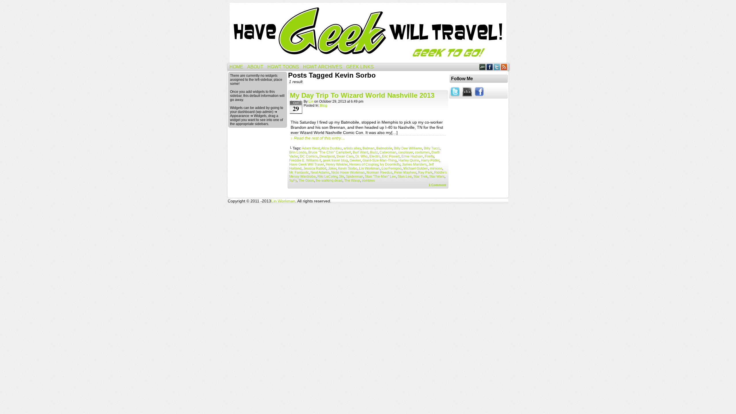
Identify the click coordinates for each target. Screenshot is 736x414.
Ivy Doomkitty (390, 164)
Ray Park (425, 172)
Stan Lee (405, 177)
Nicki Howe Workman (348, 172)
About (255, 66)
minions (436, 168)
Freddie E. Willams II (305, 160)
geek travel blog (335, 160)
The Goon (306, 181)
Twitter (497, 66)
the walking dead (329, 181)
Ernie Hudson (412, 156)
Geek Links (360, 66)
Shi (341, 177)
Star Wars (436, 177)
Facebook (489, 66)
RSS (504, 66)
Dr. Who (361, 156)
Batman (369, 148)
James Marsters (414, 164)
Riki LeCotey (327, 177)
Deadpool (327, 156)
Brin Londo (297, 152)
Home (236, 66)
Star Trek (420, 177)
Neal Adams (319, 172)
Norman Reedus (379, 172)
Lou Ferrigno (392, 168)
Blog (323, 105)
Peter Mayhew (405, 172)
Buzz (374, 152)
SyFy (293, 181)
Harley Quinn (408, 160)
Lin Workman (369, 168)
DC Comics (309, 156)
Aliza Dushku (331, 148)
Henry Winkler (337, 164)
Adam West (311, 148)
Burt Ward (360, 152)
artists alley (352, 148)
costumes (422, 152)
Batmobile (384, 148)
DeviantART (482, 66)
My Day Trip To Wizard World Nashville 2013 (362, 95)
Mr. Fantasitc (299, 172)
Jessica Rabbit (314, 168)
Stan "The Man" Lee (380, 177)
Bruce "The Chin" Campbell (329, 152)
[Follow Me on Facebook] (479, 97)
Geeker (355, 160)
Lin (310, 101)
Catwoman (387, 152)
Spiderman (354, 177)
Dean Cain (345, 156)
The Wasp (352, 181)
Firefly (429, 156)
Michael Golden (415, 168)
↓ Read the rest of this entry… (318, 138)
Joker (332, 168)
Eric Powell (391, 156)
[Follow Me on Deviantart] (467, 97)
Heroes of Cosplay (363, 164)
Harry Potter (430, 160)
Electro (374, 156)
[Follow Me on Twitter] (455, 97)
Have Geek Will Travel (368, 33)
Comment (437, 185)
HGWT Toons (283, 66)
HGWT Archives (322, 66)
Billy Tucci (432, 148)
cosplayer (405, 152)
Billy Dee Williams (408, 148)
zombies (368, 181)
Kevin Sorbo (347, 168)
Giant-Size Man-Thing (380, 160)
